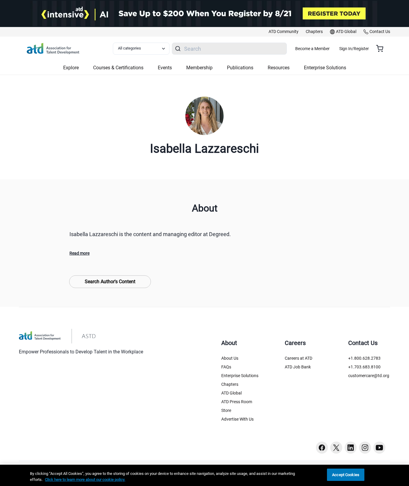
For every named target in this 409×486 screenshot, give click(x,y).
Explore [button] (71, 67)
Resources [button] (279, 67)
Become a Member (312, 48)
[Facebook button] (322, 448)
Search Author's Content (110, 281)
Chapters (229, 384)
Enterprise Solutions (239, 375)
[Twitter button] (336, 448)
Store (226, 410)
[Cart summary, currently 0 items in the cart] (382, 49)
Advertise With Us (237, 419)
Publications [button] (240, 67)
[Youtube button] (379, 448)
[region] (204, 475)
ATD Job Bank (298, 366)
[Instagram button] (365, 448)
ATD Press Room (236, 401)
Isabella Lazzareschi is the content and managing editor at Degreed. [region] (150, 234)
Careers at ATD (298, 358)
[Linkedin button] (351, 448)
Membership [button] (199, 67)
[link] (284, 32)
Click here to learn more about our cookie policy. (85, 479)
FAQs (226, 366)
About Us (229, 358)
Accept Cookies (345, 474)
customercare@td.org (368, 375)
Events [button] (165, 67)
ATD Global (231, 393)
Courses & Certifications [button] (118, 67)
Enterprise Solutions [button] (325, 67)
